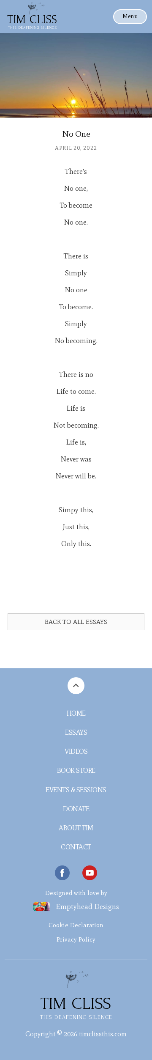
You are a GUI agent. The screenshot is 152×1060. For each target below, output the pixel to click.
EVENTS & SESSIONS (76, 790)
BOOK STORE (76, 770)
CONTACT (76, 847)
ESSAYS (76, 732)
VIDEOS (76, 751)
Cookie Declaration (76, 925)
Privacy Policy (76, 939)
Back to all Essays (76, 622)
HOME (76, 713)
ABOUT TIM (76, 828)
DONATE (76, 809)
